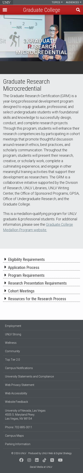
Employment (13, 326)
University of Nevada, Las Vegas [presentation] (6, 2)
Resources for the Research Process (37, 298)
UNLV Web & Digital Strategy (57, 453)
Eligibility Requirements (26, 259)
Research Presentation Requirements (37, 283)
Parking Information (17, 444)
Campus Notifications (19, 368)
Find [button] (78, 10)
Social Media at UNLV (41, 467)
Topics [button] (56, 2)
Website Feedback (16, 401)
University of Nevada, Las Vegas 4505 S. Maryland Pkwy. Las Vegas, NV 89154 (25, 414)
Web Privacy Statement (19, 385)
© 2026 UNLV (18, 453)
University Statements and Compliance (29, 376)
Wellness (11, 342)
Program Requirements (26, 275)
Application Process (23, 267)
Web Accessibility (16, 393)
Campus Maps (14, 435)
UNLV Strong (13, 334)
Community (12, 351)
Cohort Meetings (21, 291)
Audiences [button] (72, 2)
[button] (5, 10)
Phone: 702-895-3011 (18, 427)
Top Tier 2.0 (12, 359)
